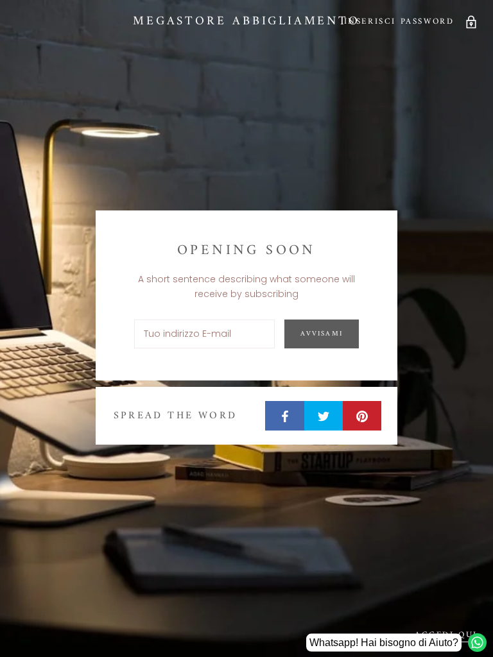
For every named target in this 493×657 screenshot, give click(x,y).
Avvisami (321, 334)
